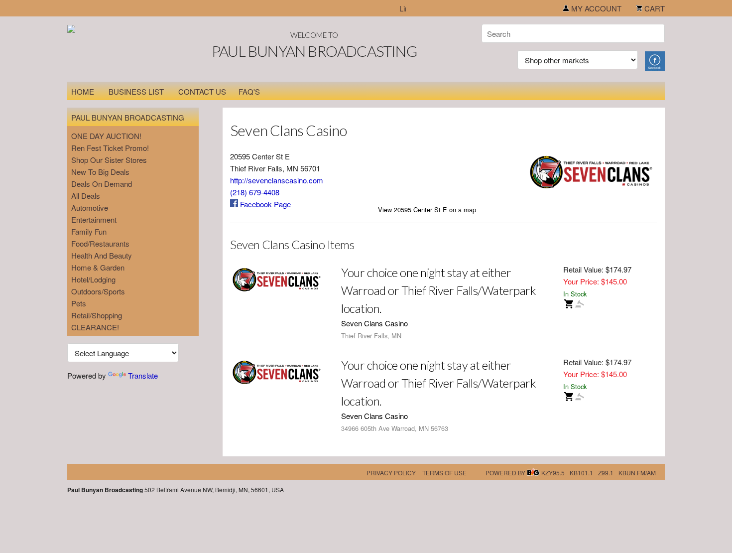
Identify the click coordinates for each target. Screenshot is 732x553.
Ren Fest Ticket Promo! (110, 147)
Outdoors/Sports (98, 291)
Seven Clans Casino (374, 323)
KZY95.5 (553, 472)
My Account (595, 8)
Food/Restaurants (100, 243)
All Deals (85, 195)
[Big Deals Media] (533, 472)
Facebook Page (264, 204)
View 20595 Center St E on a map (427, 209)
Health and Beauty (101, 255)
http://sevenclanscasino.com (276, 180)
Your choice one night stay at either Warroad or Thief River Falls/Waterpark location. (438, 290)
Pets (78, 303)
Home (82, 91)
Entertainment (94, 219)
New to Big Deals (100, 171)
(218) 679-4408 (254, 192)
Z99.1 (605, 472)
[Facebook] (655, 60)
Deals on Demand (101, 183)
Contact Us (202, 91)
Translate (143, 375)
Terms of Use (444, 472)
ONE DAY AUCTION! (106, 136)
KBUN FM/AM (637, 472)
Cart (653, 8)
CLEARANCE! (95, 327)
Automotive (89, 207)
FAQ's (249, 91)
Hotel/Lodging (93, 279)
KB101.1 (581, 472)
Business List (136, 91)
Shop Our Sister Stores (109, 159)
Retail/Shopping (96, 315)
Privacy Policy (391, 472)
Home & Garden (97, 267)
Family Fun (89, 231)
